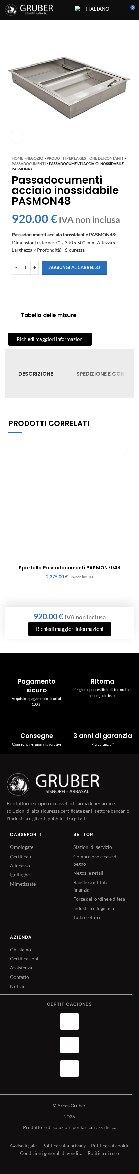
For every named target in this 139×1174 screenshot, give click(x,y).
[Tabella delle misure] (12, 315)
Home (17, 158)
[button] (121, 449)
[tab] (35, 374)
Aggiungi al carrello (74, 267)
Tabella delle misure (48, 315)
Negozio (34, 158)
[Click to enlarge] (17, 136)
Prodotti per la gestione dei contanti (85, 158)
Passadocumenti (29, 163)
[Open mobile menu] (65, 10)
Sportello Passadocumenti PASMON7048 (69, 567)
